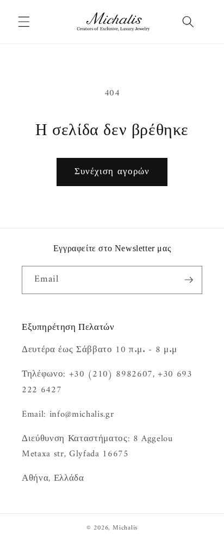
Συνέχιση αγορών (112, 172)
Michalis (125, 528)
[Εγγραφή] (189, 280)
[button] (24, 22)
